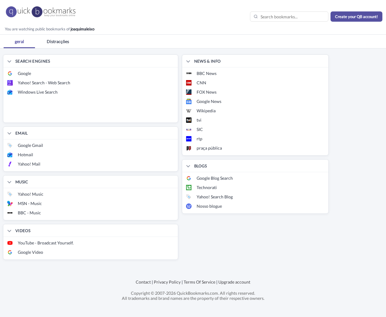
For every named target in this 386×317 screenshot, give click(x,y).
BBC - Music (29, 212)
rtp (199, 138)
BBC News (207, 73)
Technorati (207, 187)
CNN (201, 82)
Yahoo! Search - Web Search (44, 82)
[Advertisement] (73, 113)
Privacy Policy (167, 281)
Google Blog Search (215, 178)
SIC (200, 129)
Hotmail (25, 154)
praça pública (209, 148)
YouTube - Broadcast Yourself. (46, 242)
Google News (209, 101)
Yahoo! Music (30, 194)
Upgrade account (234, 281)
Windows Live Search (38, 92)
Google (24, 73)
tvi (199, 120)
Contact (143, 281)
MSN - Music (30, 203)
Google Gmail (30, 145)
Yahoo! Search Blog (215, 196)
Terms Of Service (199, 281)
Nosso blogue (209, 206)
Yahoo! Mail (29, 163)
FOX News (207, 92)
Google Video (30, 252)
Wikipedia (206, 110)
